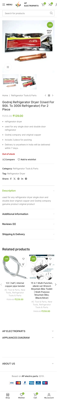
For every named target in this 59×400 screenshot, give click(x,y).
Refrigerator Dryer (16, 173)
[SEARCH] (51, 13)
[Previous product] (45, 95)
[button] (5, 47)
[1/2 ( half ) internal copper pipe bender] (15, 267)
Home (5, 95)
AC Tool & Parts (12, 290)
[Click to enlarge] (8, 67)
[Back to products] (49, 95)
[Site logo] (18, 4)
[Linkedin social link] (22, 179)
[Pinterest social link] (18, 179)
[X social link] (14, 179)
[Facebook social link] (11, 179)
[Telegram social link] (26, 179)
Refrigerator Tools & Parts (23, 95)
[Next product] (52, 95)
